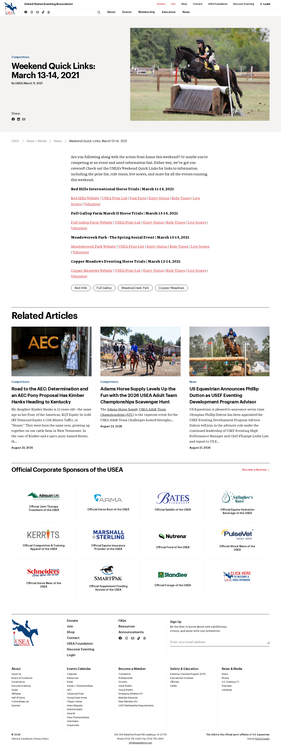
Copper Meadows (171, 288)
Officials (174, 682)
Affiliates (16, 694)
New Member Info (128, 701)
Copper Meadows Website (92, 271)
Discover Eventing (243, 4)
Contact (197, 4)
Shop (184, 4)
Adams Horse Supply (122, 409)
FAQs (122, 620)
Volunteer (92, 204)
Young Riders (126, 690)
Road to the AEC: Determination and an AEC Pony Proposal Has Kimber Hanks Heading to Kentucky (49, 395)
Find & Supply (262, 739)
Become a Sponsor (254, 470)
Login (266, 4)
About (16, 668)
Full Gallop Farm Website (92, 222)
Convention (125, 674)
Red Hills (81, 288)
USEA (18, 83)
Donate (161, 4)
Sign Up (175, 621)
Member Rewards (128, 698)
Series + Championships (80, 686)
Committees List (20, 701)
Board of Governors (21, 678)
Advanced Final (75, 694)
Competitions (20, 57)
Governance (18, 682)
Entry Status (159, 198)
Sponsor (15, 705)
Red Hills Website (85, 198)
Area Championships (78, 717)
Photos (225, 678)
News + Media (36, 141)
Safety (173, 686)
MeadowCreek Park (135, 288)
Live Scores (197, 222)
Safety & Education (184, 668)
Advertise (227, 690)
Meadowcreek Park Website (93, 247)
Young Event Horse (77, 698)
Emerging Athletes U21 (131, 694)
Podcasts (226, 686)
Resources (127, 626)
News (58, 141)
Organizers (73, 725)
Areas (14, 690)
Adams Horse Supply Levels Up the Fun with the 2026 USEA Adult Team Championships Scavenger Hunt (138, 395)
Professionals (125, 678)
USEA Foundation (217, 4)
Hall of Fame (18, 698)
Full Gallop (104, 288)
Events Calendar (79, 668)
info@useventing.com (140, 743)
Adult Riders (125, 686)
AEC (69, 690)
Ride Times (181, 198)
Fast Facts (138, 198)
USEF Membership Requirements (136, 705)
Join (173, 4)
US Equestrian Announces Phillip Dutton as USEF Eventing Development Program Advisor (224, 395)
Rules (70, 682)
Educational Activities (181, 678)
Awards (71, 713)
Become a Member (132, 668)
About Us (16, 674)
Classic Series (74, 701)
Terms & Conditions (21, 739)
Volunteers (72, 721)
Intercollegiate (74, 705)
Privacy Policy (41, 739)
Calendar (72, 674)
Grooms (123, 682)
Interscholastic (75, 709)
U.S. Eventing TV (230, 682)
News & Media (232, 668)
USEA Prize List (115, 198)
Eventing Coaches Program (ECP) (187, 674)
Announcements (131, 632)
